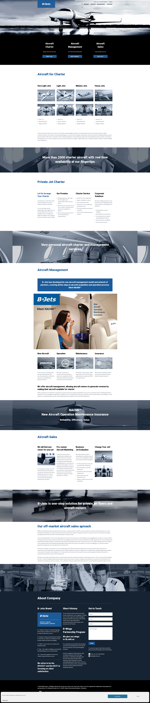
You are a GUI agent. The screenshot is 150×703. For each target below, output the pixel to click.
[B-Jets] (46, 4)
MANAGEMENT (101, 4)
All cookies (117, 696)
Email (90, 619)
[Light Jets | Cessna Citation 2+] (65, 115)
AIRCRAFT (86, 4)
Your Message (93, 628)
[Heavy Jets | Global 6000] (103, 100)
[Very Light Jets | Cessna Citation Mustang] (46, 100)
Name (90, 614)
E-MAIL (110, 2)
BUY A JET (100, 56)
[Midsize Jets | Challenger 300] (84, 100)
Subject (91, 624)
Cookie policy (5, 700)
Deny (138, 696)
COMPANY (109, 4)
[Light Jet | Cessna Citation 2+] (65, 100)
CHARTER (93, 4)
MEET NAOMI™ (75, 56)
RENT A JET (49, 56)
